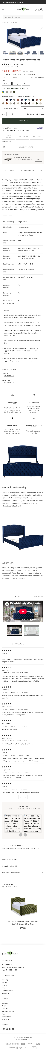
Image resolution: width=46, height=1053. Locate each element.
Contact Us (5, 993)
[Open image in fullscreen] (41, 28)
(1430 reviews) (18, 64)
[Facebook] (10, 1029)
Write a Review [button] (20, 644)
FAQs (3, 988)
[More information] (28, 88)
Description (10, 170)
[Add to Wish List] (4, 147)
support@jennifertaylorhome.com (13, 967)
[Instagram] (4, 1029)
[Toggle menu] (3, 9)
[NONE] (3, 99)
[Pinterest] (7, 1029)
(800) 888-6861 (7, 964)
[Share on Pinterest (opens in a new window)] (41, 170)
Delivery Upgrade (28, 170)
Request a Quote (26, 147)
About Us (5, 1003)
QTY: (3, 114)
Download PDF (9, 376)
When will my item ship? (10, 866)
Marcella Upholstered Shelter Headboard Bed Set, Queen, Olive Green (23, 922)
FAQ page (26, 848)
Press (3, 1014)
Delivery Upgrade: (10, 108)
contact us (34, 848)
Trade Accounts (7, 990)
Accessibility (6, 1019)
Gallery (4, 1006)
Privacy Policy (6, 1016)
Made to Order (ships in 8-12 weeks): (23, 96)
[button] (13, 823)
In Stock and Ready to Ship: (22, 89)
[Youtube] (13, 1029)
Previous (20, 797)
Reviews (4, 985)
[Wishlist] (36, 10)
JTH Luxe (5, 1008)
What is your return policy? (11, 872)
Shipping (5, 980)
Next (25, 797)
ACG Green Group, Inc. (23, 1039)
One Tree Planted (8, 1011)
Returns (4, 982)
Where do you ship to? (9, 860)
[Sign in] (43, 10)
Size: (3, 81)
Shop (38, 159)
